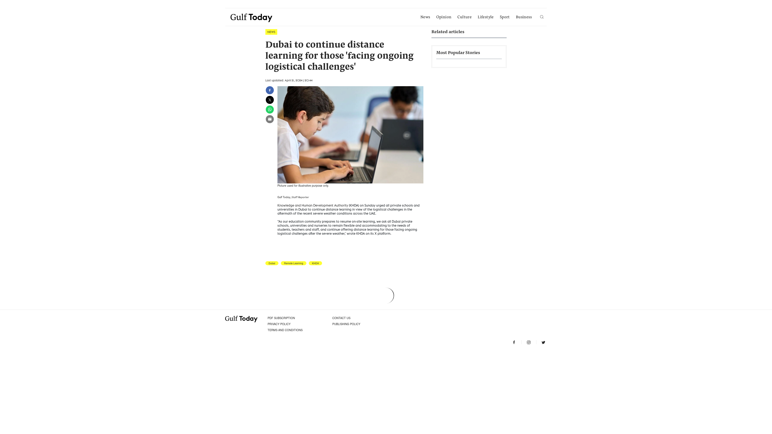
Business (524, 17)
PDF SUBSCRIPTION (281, 318)
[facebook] (270, 90)
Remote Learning (293, 263)
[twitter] (270, 100)
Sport (505, 17)
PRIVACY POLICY (279, 324)
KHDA (315, 263)
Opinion (444, 17)
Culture (464, 17)
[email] (270, 119)
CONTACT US (341, 318)
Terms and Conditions (285, 330)
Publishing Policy (346, 324)
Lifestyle (486, 17)
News (425, 17)
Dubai (272, 263)
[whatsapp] (270, 109)
